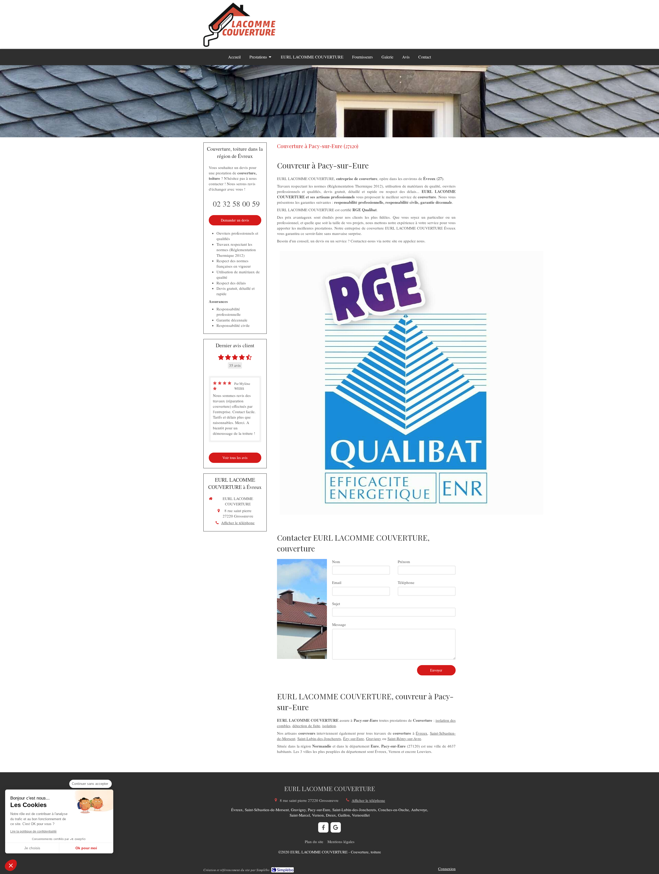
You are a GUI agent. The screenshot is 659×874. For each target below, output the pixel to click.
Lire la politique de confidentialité (33, 831)
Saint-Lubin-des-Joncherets (319, 738)
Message (339, 624)
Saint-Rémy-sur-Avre (404, 738)
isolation (329, 725)
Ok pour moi (86, 848)
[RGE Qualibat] (411, 383)
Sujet (336, 603)
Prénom (404, 561)
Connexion (447, 868)
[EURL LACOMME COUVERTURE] (239, 45)
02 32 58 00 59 (236, 203)
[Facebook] (323, 827)
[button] (11, 865)
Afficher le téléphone (238, 522)
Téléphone (406, 582)
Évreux (421, 733)
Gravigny (373, 738)
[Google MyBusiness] (336, 827)
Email (336, 582)
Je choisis (32, 848)
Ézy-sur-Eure (353, 738)
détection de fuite (306, 725)
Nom (336, 561)
